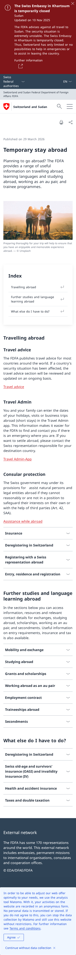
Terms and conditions (25, 928)
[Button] (19, 66)
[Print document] (61, 122)
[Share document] (70, 122)
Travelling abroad (23, 287)
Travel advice (13, 386)
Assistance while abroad (22, 521)
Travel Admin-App (17, 459)
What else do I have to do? (30, 311)
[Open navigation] (69, 106)
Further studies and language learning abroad (32, 299)
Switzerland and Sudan (30, 107)
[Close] (72, 3)
